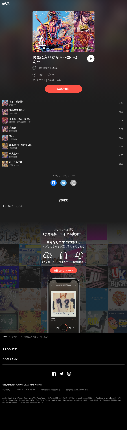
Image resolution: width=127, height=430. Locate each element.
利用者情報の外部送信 (50, 389)
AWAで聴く (63, 89)
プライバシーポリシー (25, 389)
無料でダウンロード (63, 270)
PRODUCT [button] (9, 349)
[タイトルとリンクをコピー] (73, 183)
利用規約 (6, 389)
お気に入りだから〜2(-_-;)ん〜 (36, 336)
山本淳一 (55, 68)
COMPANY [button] (10, 359)
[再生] (90, 58)
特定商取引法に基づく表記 (77, 389)
